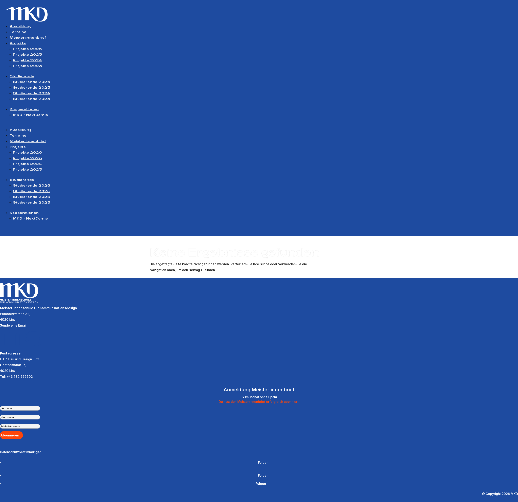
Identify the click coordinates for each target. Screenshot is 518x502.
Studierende (22, 76)
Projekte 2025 (27, 54)
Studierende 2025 (31, 87)
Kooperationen (24, 109)
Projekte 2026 (27, 49)
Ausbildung (21, 26)
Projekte (18, 43)
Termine (18, 32)
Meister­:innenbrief (28, 37)
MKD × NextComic (30, 115)
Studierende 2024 (31, 93)
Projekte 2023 (27, 66)
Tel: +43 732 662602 (16, 377)
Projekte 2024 (27, 60)
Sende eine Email (13, 325)
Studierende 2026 (31, 82)
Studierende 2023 (31, 99)
